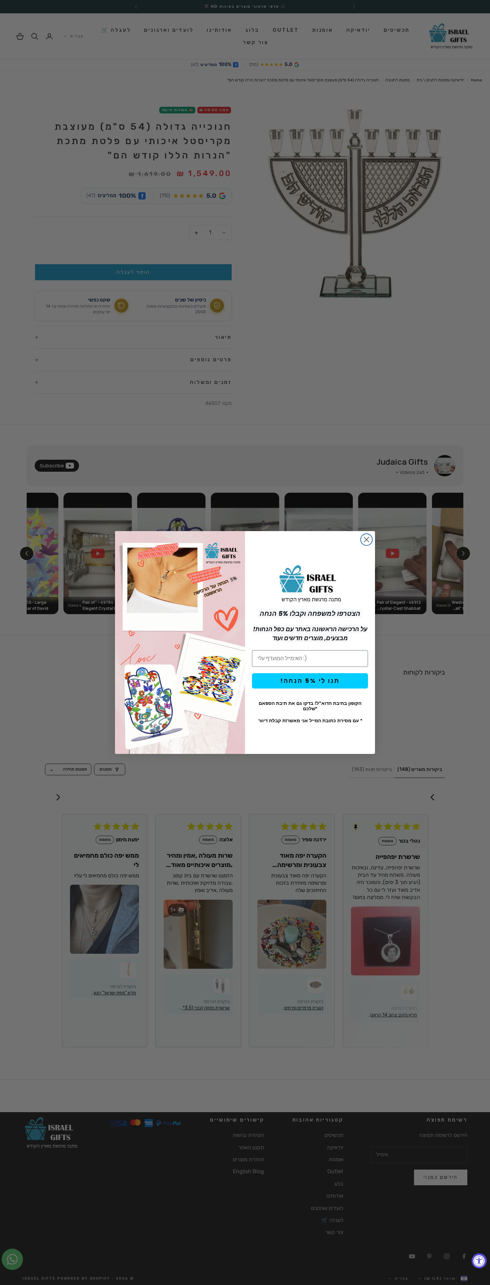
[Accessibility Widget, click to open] (479, 1260)
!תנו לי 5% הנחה (310, 681)
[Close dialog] (366, 539)
